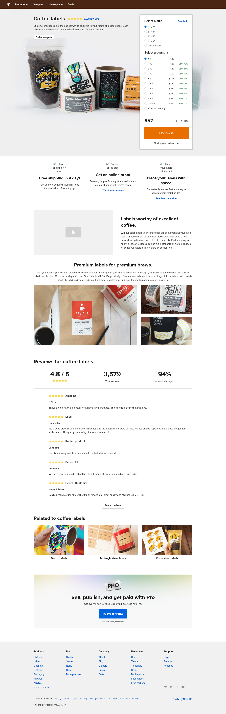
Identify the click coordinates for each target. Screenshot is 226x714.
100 (150, 63)
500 (150, 78)
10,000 (152, 103)
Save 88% (183, 88)
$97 (172, 73)
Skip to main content (2, 2)
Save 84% (183, 83)
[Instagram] (177, 687)
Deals (71, 4)
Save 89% (183, 93)
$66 (172, 63)
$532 (171, 98)
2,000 (151, 88)
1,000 (151, 83)
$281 (171, 88)
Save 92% (183, 103)
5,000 (151, 98)
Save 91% (183, 98)
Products (20, 4)
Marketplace (55, 4)
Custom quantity (156, 108)
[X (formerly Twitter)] (171, 687)
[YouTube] (183, 687)
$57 (172, 58)
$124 (171, 78)
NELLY (52, 402)
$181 (171, 83)
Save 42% (183, 63)
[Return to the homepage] (8, 4)
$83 (172, 68)
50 (149, 58)
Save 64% (183, 68)
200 (150, 68)
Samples (38, 4)
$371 (171, 93)
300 (150, 73)
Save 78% (183, 78)
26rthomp (54, 447)
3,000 (151, 93)
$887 (171, 103)
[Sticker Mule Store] (165, 687)
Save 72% (183, 73)
